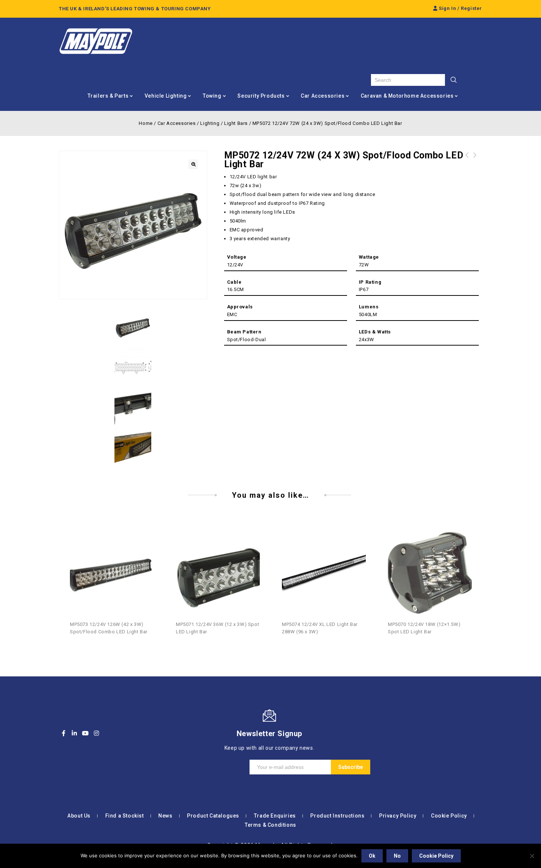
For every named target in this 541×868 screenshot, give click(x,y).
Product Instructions (337, 816)
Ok (372, 856)
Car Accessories (322, 96)
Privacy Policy (397, 816)
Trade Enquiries (275, 816)
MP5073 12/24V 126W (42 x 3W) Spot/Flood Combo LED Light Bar (467, 164)
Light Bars (236, 123)
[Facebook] (63, 733)
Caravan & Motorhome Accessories (407, 96)
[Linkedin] (74, 733)
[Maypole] (95, 41)
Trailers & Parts (108, 96)
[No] (531, 856)
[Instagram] (96, 733)
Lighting (209, 123)
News (165, 816)
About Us (79, 816)
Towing (212, 96)
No (397, 856)
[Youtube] (85, 733)
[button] (193, 164)
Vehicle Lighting (166, 96)
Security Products (260, 96)
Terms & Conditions (270, 825)
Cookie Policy (449, 816)
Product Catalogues (213, 816)
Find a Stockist (124, 816)
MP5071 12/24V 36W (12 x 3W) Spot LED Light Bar (475, 164)
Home (145, 123)
